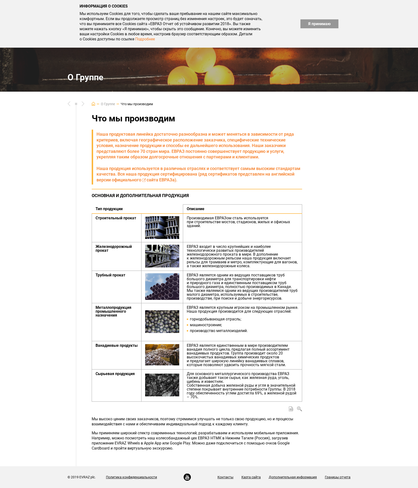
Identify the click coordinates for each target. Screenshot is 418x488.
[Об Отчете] (83, 103)
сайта (152, 179)
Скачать (291, 409)
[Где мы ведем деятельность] (68, 103)
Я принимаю (319, 24)
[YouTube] (187, 477)
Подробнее (145, 39)
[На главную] (93, 104)
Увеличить (299, 409)
